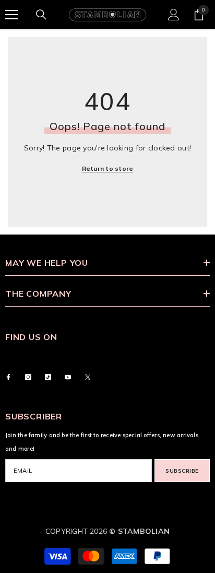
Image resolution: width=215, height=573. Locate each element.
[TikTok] (48, 377)
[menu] (11, 14)
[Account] (174, 14)
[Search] (41, 14)
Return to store (108, 168)
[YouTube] (68, 377)
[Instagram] (28, 377)
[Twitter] (88, 377)
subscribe (182, 470)
